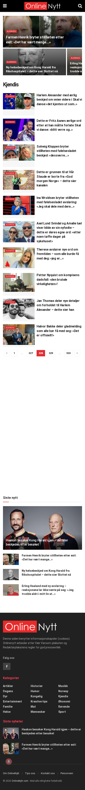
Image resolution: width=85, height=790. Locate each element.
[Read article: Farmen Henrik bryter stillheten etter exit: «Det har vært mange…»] (11, 559)
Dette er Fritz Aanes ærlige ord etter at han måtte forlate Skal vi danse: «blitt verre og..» (59, 125)
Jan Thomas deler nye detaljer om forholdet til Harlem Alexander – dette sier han (58, 305)
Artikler (8, 686)
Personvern (66, 773)
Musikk (63, 686)
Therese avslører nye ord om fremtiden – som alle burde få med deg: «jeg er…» (58, 254)
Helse (6, 711)
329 (51, 353)
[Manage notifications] (9, 761)
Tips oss (30, 773)
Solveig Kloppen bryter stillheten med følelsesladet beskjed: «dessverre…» (56, 151)
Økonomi (64, 701)
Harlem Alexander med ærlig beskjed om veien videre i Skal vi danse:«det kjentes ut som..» (59, 99)
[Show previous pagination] (7, 353)
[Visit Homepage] (42, 6)
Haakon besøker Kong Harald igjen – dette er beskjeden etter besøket (37, 542)
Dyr (5, 696)
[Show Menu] (5, 6)
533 (68, 353)
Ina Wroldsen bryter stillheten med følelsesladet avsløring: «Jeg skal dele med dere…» (58, 202)
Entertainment (12, 701)
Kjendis (11, 31)
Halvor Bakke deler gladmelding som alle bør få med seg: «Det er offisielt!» (59, 330)
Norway (63, 691)
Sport (62, 711)
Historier (37, 686)
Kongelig (36, 696)
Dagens (8, 691)
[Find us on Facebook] (6, 666)
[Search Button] (80, 6)
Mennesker (38, 711)
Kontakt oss (48, 773)
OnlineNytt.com (20, 781)
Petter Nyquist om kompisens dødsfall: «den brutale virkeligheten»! (58, 279)
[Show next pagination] (77, 353)
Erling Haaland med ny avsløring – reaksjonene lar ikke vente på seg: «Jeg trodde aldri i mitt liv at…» (48, 589)
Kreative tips (39, 701)
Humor (35, 691)
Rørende (64, 706)
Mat (33, 706)
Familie (7, 706)
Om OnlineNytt (11, 773)
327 (31, 353)
